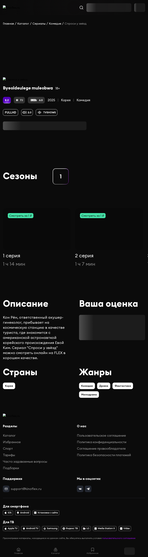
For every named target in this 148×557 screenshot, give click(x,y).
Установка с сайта (48, 512)
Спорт (8, 448)
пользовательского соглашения (118, 538)
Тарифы (9, 455)
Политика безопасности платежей (104, 455)
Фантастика (123, 385)
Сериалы (38, 23)
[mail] (6, 489)
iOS (10, 512)
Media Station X (106, 528)
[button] (61, 176)
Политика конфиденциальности (101, 442)
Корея (66, 100)
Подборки (11, 468)
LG (87, 528)
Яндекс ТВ (72, 528)
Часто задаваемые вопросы (25, 461)
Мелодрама (89, 394)
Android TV (32, 528)
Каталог (23, 23)
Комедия (55, 23)
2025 (51, 100)
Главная (8, 23)
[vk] (80, 489)
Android (24, 512)
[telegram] (88, 489)
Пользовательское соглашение (101, 435)
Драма (103, 385)
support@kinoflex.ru (26, 489)
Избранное (12, 442)
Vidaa (126, 528)
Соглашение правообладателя (101, 448)
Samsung (52, 528)
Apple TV (13, 528)
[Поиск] (81, 7)
